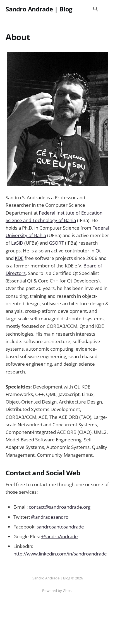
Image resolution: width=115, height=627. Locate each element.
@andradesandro (49, 517)
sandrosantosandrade (60, 526)
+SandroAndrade (59, 536)
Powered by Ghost (57, 590)
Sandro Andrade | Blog (39, 9)
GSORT (56, 243)
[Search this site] (95, 9)
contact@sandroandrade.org (59, 507)
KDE (19, 258)
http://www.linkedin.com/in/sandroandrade (60, 553)
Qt (98, 250)
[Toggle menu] (106, 9)
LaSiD (17, 243)
